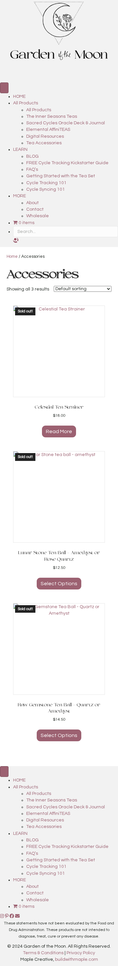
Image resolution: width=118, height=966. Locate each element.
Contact (35, 209)
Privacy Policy (81, 953)
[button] (15, 240)
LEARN (20, 149)
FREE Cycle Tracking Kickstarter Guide (67, 163)
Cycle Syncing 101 (45, 189)
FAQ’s (32, 169)
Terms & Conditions (43, 953)
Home (12, 256)
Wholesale (37, 216)
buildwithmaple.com (76, 959)
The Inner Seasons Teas (51, 116)
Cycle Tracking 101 (46, 183)
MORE (19, 196)
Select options (59, 583)
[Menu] (4, 87)
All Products (25, 103)
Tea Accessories (44, 143)
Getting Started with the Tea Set (60, 176)
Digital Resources (45, 136)
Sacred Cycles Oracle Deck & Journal (65, 123)
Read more (59, 431)
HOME (19, 96)
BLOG (32, 156)
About (32, 203)
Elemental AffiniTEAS (48, 129)
